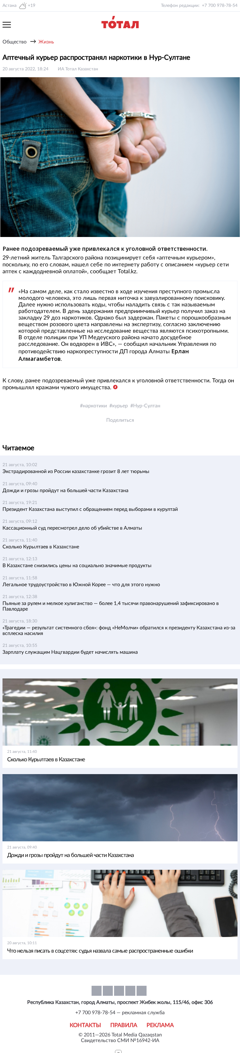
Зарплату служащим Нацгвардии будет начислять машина (70, 652)
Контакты (85, 1025)
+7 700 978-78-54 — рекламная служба (120, 1012)
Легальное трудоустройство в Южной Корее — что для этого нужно (81, 584)
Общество (14, 41)
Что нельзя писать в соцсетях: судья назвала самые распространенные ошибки (100, 951)
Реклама (160, 1025)
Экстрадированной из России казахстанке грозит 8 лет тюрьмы (75, 471)
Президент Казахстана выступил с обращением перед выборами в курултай (90, 509)
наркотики (95, 405)
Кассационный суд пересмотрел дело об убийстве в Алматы (72, 528)
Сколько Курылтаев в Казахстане (40, 546)
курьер (120, 405)
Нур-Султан (146, 405)
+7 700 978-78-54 (220, 5)
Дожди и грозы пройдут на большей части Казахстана (65, 490)
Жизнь (46, 41)
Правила (123, 1025)
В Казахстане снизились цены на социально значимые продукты (77, 565)
